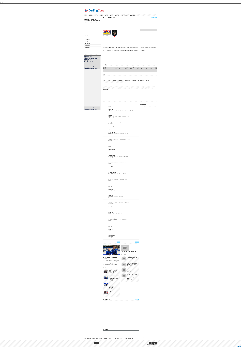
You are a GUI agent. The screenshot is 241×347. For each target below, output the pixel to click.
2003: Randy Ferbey (111, 218)
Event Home (87, 24)
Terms (150, 343)
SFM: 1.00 (86, 41)
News (122, 15)
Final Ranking (87, 43)
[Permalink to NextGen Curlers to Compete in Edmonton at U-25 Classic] (106, 292)
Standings (86, 31)
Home (86, 15)
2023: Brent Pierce (111, 115)
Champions (87, 26)
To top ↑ (239, 346)
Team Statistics (87, 39)
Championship (87, 35)
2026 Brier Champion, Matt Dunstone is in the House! (132, 264)
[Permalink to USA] (106, 284)
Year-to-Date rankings (128, 50)
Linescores (87, 37)
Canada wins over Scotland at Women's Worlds (128, 252)
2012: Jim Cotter (111, 166)
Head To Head (87, 47)
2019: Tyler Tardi (111, 126)
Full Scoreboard (87, 111)
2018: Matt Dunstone (111, 132)
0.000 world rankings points (120, 47)
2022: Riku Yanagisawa (112, 121)
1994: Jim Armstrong (111, 235)
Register (103, 4)
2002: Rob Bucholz (111, 223)
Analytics (117, 15)
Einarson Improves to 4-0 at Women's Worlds (132, 258)
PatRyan (114, 38)
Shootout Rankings (107, 81)
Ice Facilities (133, 15)
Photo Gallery (87, 45)
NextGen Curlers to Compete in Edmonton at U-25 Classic (114, 292)
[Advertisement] (92, 87)
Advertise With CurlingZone (152, 344)
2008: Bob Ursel (110, 189)
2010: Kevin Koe (111, 178)
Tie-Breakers (87, 33)
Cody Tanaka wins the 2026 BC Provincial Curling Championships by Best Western (132, 276)
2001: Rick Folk (110, 229)
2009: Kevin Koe (111, 183)
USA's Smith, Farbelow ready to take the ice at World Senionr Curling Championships (114, 285)
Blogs (126, 15)
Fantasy (111, 15)
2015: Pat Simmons (111, 149)
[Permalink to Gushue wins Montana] (124, 270)
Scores (106, 15)
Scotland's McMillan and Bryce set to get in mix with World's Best (113, 278)
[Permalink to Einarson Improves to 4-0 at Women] (124, 258)
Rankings (91, 15)
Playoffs (96, 58)
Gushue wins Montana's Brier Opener (132, 269)
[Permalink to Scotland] (106, 277)
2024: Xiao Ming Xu (111, 109)
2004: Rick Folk (110, 212)
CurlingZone (97, 343)
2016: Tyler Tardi (111, 143)
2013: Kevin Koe (111, 161)
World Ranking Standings (150, 49)
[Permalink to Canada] (106, 271)
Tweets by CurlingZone (144, 107)
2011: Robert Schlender (112, 172)
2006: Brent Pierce (111, 201)
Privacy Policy (154, 343)
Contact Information (88, 28)
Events (96, 15)
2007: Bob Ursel (110, 195)
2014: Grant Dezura (111, 155)
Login (106, 4)
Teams (101, 15)
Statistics (123, 88)
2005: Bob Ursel (110, 206)
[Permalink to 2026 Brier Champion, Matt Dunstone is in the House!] (124, 264)
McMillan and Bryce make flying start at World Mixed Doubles (110, 256)
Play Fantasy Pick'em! (95, 111)
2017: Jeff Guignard (111, 138)
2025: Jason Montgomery (112, 103)
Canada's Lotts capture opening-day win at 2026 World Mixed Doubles (113, 271)
